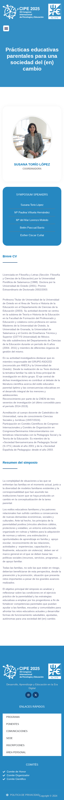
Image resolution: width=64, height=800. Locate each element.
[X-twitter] (36, 695)
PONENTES (12, 724)
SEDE (9, 738)
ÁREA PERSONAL (16, 752)
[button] (6, 28)
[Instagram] (28, 695)
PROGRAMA (13, 717)
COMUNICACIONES (17, 731)
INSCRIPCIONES (15, 745)
